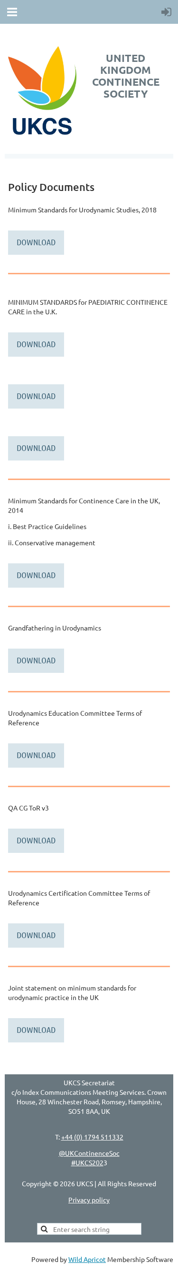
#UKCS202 (87, 1162)
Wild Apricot (87, 1259)
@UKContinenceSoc (89, 1153)
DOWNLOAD (36, 242)
